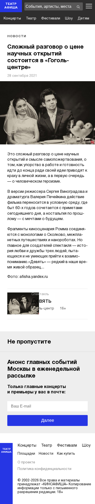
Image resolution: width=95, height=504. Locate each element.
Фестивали (50, 18)
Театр (31, 18)
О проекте (26, 462)
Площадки (26, 453)
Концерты (12, 18)
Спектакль (40, 294)
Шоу (69, 18)
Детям (83, 18)
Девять (41, 301)
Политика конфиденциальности (44, 469)
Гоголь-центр (42, 308)
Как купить (66, 453)
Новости (16, 36)
